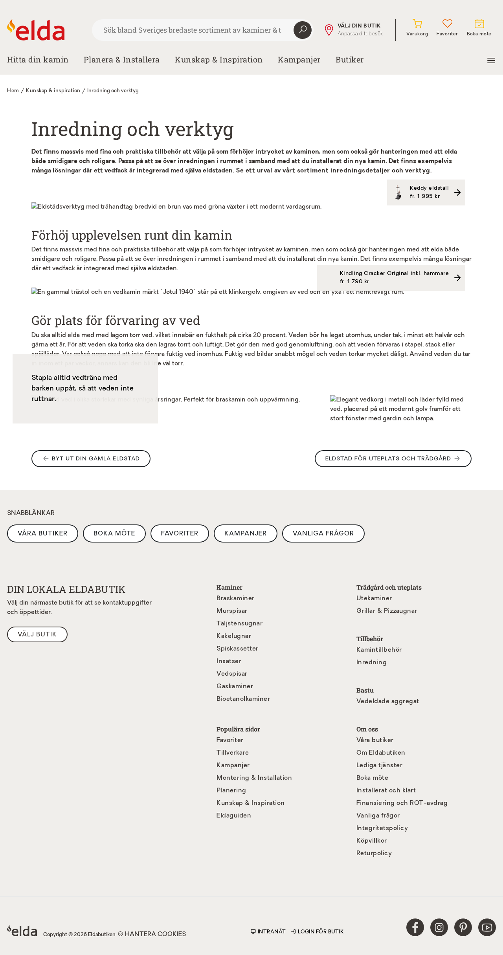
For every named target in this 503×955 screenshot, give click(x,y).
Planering (231, 791)
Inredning (371, 663)
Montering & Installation (254, 778)
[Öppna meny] (491, 59)
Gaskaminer (235, 687)
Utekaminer (374, 599)
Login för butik (321, 932)
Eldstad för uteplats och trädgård (388, 459)
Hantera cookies (155, 934)
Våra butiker (43, 534)
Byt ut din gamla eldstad (96, 459)
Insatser (229, 661)
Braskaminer (236, 599)
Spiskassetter (238, 649)
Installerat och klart (386, 791)
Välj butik (37, 635)
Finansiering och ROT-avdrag (402, 803)
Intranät (272, 932)
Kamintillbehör (379, 650)
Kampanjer (299, 59)
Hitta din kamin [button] (38, 59)
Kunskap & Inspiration (251, 803)
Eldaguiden (234, 816)
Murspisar (232, 611)
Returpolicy (374, 854)
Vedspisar (232, 674)
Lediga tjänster (379, 766)
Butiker (350, 59)
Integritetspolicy (382, 828)
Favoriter (179, 534)
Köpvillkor (371, 841)
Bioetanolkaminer (243, 699)
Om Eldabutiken (381, 753)
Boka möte (114, 534)
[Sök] (303, 30)
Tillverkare (233, 753)
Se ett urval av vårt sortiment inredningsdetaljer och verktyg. (334, 171)
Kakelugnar (234, 636)
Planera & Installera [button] (122, 59)
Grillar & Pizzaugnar (386, 611)
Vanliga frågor (323, 534)
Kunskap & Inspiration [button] (219, 59)
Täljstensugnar (240, 624)
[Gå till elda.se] (46, 30)
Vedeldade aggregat (387, 701)
